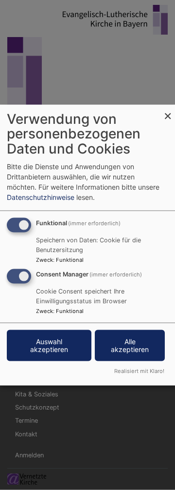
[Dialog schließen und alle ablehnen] (167, 110)
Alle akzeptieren (130, 345)
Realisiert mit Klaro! (139, 371)
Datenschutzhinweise (40, 197)
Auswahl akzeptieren (49, 345)
